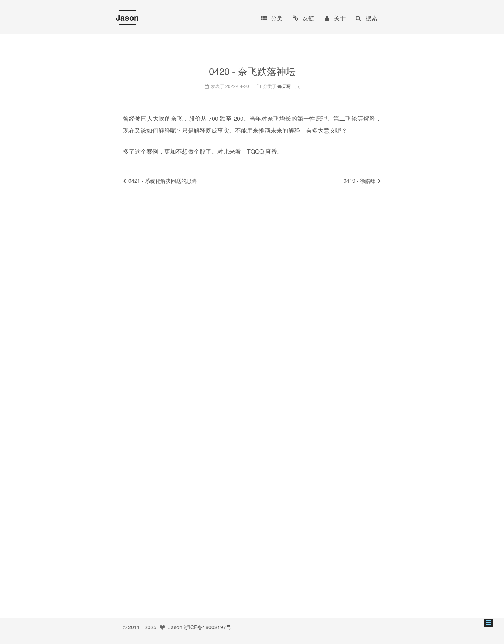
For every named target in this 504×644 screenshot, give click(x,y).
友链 (308, 18)
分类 (277, 18)
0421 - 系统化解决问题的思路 (162, 180)
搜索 (371, 18)
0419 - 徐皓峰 (360, 180)
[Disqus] (252, 300)
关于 (340, 18)
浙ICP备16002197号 (207, 627)
